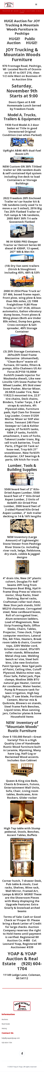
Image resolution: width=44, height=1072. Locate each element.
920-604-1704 (7, 1042)
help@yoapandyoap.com (11, 1038)
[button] (36, 4)
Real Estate (6, 1024)
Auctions (5, 1019)
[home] (8, 4)
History (4, 1028)
